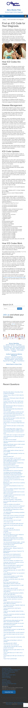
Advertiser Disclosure (6, 682)
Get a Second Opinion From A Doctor (10, 670)
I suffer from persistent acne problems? (11, 504)
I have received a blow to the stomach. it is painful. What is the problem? (12, 602)
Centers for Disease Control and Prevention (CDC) (14, 277)
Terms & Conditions (6, 681)
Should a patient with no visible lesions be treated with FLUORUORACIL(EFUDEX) (14, 460)
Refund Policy (5, 685)
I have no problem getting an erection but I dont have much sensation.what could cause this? (13, 412)
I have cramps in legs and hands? (10, 588)
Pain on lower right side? (8, 528)
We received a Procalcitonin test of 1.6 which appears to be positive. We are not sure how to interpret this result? (13, 539)
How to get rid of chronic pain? (10, 546)
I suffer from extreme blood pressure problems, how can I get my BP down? (13, 593)
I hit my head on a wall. (8, 521)
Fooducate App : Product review (10, 497)
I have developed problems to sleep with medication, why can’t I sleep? (12, 567)
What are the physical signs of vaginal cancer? (13, 565)
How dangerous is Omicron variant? (11, 465)
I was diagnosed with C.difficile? (10, 643)
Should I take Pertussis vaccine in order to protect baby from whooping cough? (14, 445)
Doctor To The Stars (6, 677)
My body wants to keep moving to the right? (12, 507)
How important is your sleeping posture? (12, 554)
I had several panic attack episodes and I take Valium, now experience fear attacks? (13, 621)
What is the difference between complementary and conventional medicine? (13, 463)
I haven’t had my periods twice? (10, 658)
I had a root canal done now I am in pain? (12, 520)
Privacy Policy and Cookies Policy (9, 683)
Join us (6, 314)
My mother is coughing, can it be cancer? (12, 458)
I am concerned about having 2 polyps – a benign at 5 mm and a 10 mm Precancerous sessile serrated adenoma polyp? (14, 543)
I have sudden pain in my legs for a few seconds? (14, 434)
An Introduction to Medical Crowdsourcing (11, 669)
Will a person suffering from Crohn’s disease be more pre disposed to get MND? (13, 535)
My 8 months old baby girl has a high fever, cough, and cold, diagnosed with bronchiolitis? (13, 596)
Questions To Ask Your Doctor (8, 672)
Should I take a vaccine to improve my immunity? (13, 515)
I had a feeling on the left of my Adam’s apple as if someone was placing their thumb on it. (14, 477)
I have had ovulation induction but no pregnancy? (14, 506)
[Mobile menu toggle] (25, 16)
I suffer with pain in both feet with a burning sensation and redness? (12, 647)
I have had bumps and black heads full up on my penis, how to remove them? (13, 415)
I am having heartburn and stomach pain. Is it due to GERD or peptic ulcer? (14, 495)
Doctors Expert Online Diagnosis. (14, 12)
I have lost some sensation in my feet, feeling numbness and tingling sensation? (13, 576)
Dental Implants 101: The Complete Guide (12, 421)
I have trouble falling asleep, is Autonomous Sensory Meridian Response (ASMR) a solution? (13, 429)
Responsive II (9, 704)
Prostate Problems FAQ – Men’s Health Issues (13, 401)
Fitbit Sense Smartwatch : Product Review (12, 499)
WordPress (19, 704)
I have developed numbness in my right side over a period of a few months (14, 630)
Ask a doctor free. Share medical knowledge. (15, 702)
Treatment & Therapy (6, 668)
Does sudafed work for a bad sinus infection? (13, 470)
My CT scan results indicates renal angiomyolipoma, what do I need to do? (11, 582)
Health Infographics (6, 676)
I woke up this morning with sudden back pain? (13, 523)
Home (4, 19)
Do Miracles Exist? (7, 533)
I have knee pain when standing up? (11, 644)
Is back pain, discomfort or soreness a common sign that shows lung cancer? (13, 563)
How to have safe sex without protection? (12, 555)
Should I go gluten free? (8, 456)
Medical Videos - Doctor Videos (8, 674)
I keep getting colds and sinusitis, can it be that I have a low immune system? (13, 624)
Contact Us (4, 679)
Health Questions (5, 673)
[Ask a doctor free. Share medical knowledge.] (14, 3)
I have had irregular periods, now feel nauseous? (13, 632)
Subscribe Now (9, 692)
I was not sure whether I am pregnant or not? (13, 560)
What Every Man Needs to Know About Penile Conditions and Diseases (13, 392)
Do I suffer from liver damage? (9, 439)
